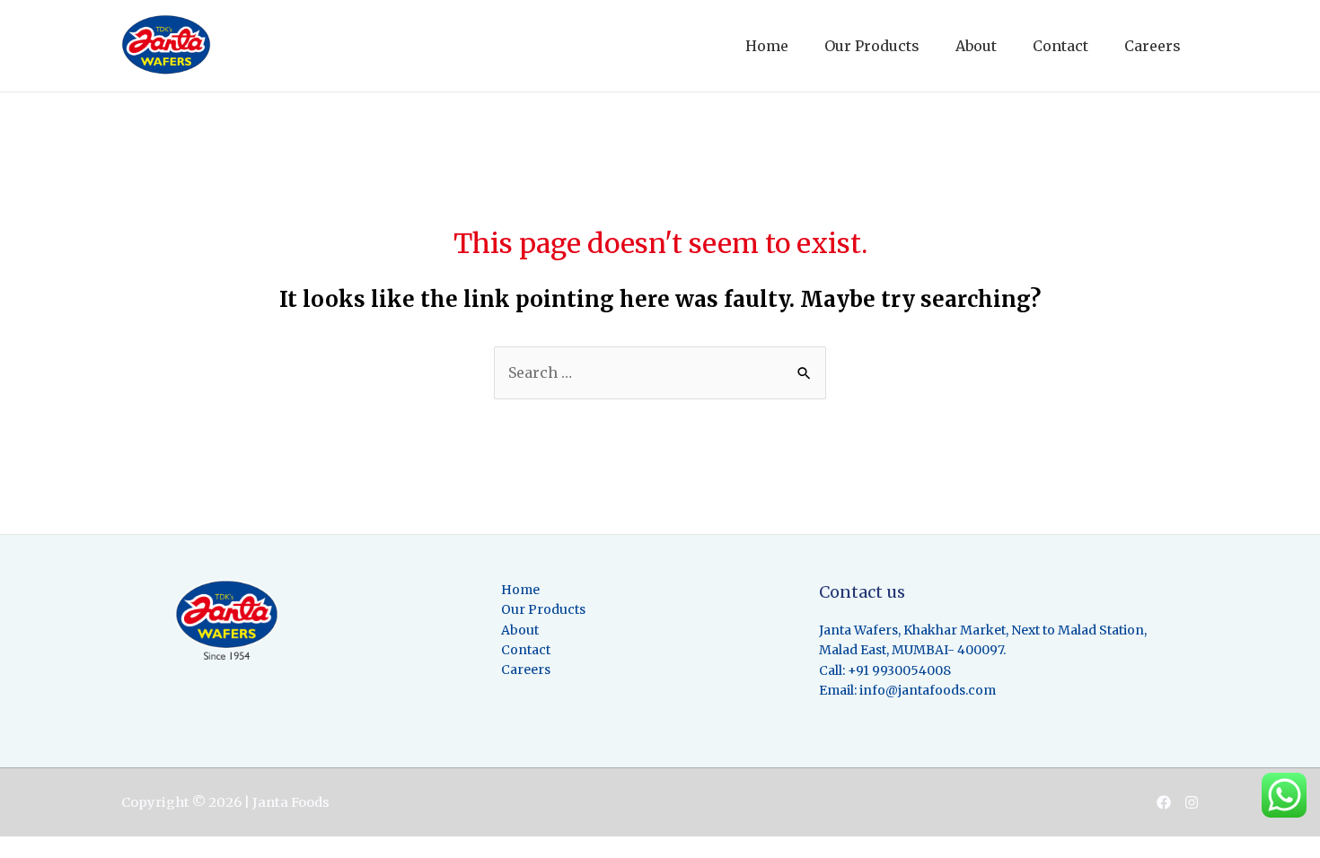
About (976, 46)
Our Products (872, 46)
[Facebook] (1164, 802)
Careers (1152, 46)
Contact (1060, 46)
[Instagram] (1191, 802)
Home (766, 46)
